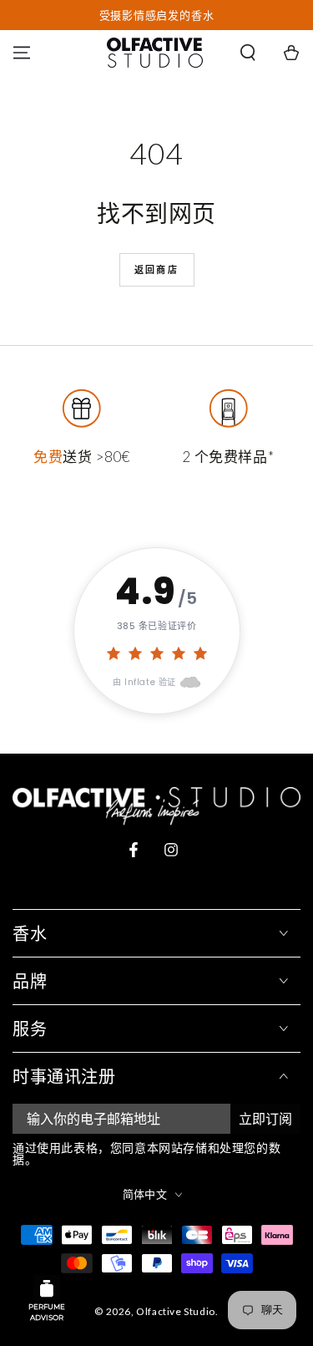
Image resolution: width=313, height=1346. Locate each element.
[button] (248, 52)
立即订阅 (265, 1118)
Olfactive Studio (175, 1311)
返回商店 (156, 269)
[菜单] (21, 52)
